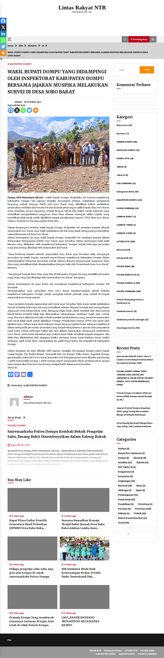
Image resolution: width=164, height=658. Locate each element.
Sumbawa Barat (125, 311)
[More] (35, 110)
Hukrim (142, 462)
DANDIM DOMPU (125, 141)
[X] (17, 110)
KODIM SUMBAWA (125, 208)
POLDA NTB (122, 258)
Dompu (123, 457)
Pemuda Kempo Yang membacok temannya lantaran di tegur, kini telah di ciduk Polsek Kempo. (31, 621)
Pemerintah (126, 499)
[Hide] (1, 59)
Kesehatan (125, 476)
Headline (125, 462)
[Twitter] (29, 110)
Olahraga (124, 490)
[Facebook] (10, 110)
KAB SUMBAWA (124, 183)
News (140, 485)
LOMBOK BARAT (125, 216)
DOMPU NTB (123, 158)
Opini (140, 490)
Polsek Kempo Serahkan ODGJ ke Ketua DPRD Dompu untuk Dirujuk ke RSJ (134, 396)
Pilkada (123, 513)
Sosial (123, 522)
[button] (125, 39)
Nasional (121, 249)
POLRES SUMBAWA (126, 291)
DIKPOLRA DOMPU (126, 150)
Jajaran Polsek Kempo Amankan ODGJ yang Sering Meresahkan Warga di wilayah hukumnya (133, 411)
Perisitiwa (145, 504)
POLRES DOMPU (17, 425)
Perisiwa (124, 508)
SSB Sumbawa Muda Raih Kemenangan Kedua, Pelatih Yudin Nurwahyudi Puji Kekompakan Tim (81, 572)
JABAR (120, 166)
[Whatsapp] (23, 110)
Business (121, 133)
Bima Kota (122, 125)
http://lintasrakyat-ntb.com (37, 402)
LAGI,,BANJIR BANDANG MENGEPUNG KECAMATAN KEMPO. (80, 621)
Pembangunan (128, 494)
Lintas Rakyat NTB (82, 7)
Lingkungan (126, 480)
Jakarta (121, 175)
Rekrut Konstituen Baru (132, 518)
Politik (140, 513)
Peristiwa (143, 508)
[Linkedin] (3, 33)
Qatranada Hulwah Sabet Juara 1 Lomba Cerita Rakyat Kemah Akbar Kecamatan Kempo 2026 (135, 359)
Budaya (123, 448)
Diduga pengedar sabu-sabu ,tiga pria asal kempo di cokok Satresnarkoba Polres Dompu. (31, 572)
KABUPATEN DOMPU (20, 64)
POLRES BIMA (123, 266)
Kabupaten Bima (125, 191)
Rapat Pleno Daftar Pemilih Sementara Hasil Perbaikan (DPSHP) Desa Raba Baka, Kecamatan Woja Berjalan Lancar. (32, 524)
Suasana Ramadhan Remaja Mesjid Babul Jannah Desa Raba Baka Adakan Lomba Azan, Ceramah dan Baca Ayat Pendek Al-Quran (83, 524)
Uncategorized (124, 327)
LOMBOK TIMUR (125, 224)
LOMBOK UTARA (125, 233)
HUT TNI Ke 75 (127, 467)
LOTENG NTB (123, 241)
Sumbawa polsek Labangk (130, 319)
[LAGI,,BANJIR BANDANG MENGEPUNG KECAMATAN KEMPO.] (85, 597)
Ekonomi (140, 457)
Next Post (14, 417)
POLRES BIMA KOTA (126, 274)
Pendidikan (125, 504)
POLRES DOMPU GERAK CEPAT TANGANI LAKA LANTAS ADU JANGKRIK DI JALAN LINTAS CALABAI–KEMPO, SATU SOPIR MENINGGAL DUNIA (135, 378)
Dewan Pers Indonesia (131, 453)
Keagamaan (126, 471)
